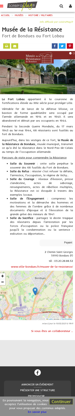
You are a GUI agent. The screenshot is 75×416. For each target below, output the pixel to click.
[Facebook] (37, 372)
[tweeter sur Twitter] (62, 46)
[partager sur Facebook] (55, 46)
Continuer (61, 401)
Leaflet (50, 319)
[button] (35, 291)
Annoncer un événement (37, 384)
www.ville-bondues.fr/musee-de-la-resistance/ (42, 266)
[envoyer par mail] (14, 46)
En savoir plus (37, 412)
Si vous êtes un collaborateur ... (52, 331)
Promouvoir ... (37, 396)
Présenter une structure (37, 390)
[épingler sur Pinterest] (70, 46)
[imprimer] (6, 46)
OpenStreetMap (66, 319)
